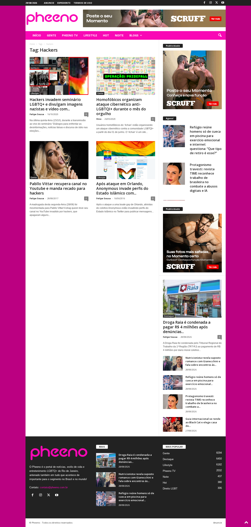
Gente (100, 93)
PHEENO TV (70, 35)
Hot (165, 482)
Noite (166, 476)
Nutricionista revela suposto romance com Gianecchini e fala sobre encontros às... (203, 361)
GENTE (51, 35)
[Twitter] (216, 3)
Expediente (63, 2)
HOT (106, 35)
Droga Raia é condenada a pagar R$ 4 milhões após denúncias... (186, 327)
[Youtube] (222, 3)
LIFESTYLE (90, 35)
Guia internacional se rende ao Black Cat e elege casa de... (203, 422)
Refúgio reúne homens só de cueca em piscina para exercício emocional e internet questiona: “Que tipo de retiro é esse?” (206, 140)
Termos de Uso (83, 2)
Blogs (133, 35)
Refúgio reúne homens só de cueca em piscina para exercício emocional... (203, 380)
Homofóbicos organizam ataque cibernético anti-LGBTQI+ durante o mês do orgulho (121, 106)
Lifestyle (35, 93)
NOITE (119, 35)
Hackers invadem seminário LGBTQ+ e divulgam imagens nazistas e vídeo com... (56, 104)
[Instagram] (210, 3)
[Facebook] (204, 3)
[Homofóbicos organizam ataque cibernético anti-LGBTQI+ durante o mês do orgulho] (125, 76)
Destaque (169, 316)
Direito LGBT (170, 488)
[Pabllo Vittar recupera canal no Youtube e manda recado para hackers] (59, 160)
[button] (220, 35)
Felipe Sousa (37, 114)
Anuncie (49, 2)
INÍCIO (37, 35)
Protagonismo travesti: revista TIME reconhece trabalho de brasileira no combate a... (201, 401)
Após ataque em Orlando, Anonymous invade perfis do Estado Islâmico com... (122, 188)
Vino (98, 118)
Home (32, 44)
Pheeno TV (169, 470)
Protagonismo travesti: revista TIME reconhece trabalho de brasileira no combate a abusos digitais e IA (203, 178)
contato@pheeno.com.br (54, 487)
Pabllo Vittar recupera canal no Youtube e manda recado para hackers (58, 188)
